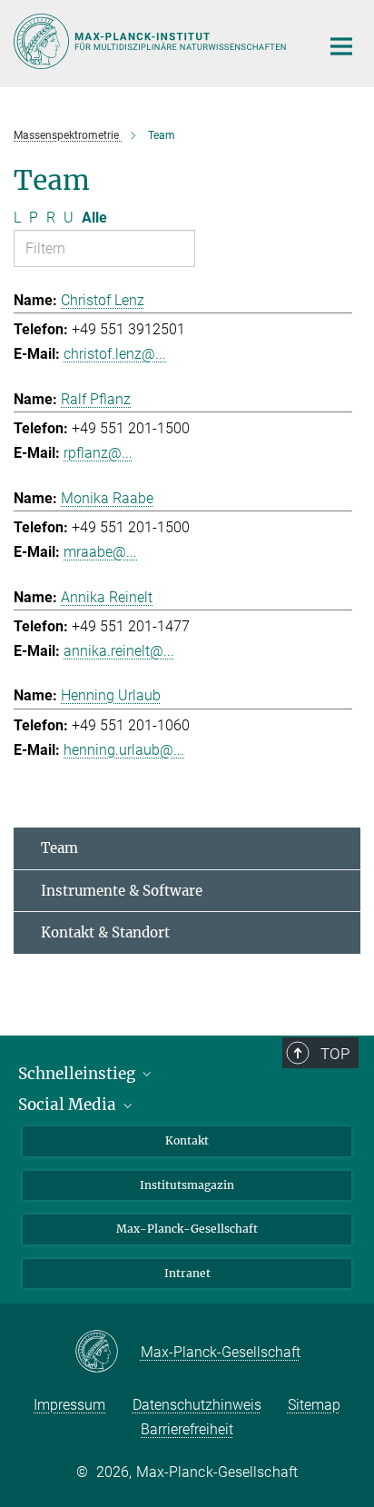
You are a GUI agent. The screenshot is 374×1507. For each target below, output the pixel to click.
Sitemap (314, 1404)
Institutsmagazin (187, 1185)
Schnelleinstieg (78, 1074)
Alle (94, 217)
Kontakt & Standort (105, 932)
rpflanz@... (98, 452)
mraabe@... (100, 551)
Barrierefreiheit (187, 1429)
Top (334, 1054)
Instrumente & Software (121, 890)
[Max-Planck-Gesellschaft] (107, 1352)
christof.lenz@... (115, 353)
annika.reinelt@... (119, 650)
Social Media (69, 1105)
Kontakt (187, 1140)
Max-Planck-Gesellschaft (187, 1228)
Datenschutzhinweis (197, 1404)
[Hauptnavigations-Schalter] (341, 46)
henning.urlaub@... (124, 749)
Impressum (69, 1404)
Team (59, 848)
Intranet (187, 1273)
